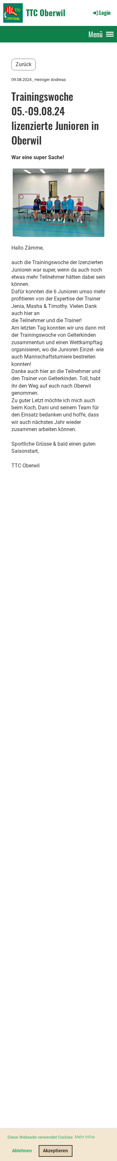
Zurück (24, 64)
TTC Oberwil (45, 12)
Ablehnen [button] (22, 1151)
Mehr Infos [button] (85, 1136)
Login (104, 13)
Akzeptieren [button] (55, 1151)
